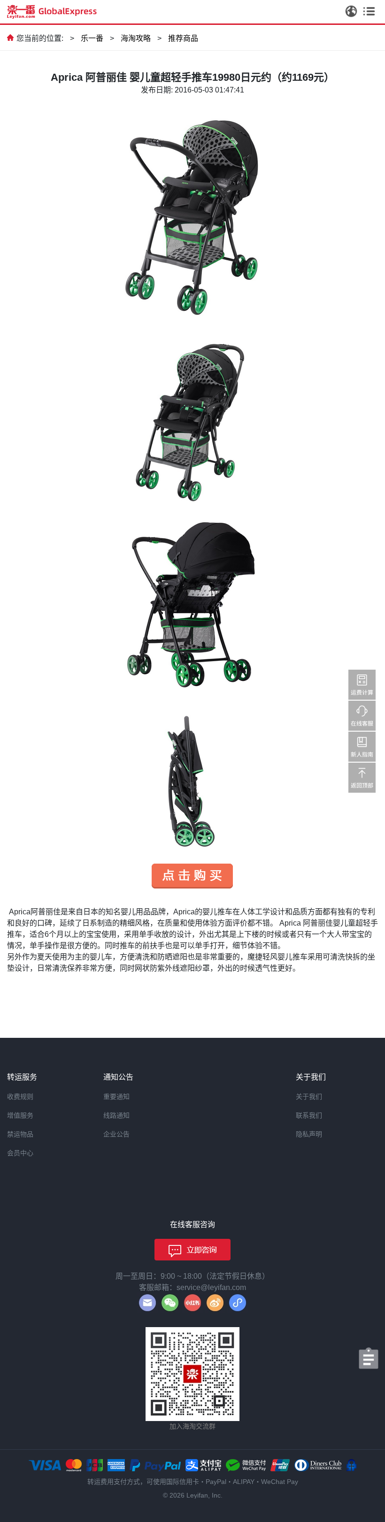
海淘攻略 (136, 38)
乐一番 (92, 38)
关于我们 (309, 1096)
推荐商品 (183, 38)
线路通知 (116, 1115)
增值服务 (20, 1115)
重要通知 (116, 1096)
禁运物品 (20, 1134)
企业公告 (116, 1134)
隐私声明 (309, 1134)
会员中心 (20, 1153)
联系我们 (309, 1115)
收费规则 (20, 1096)
